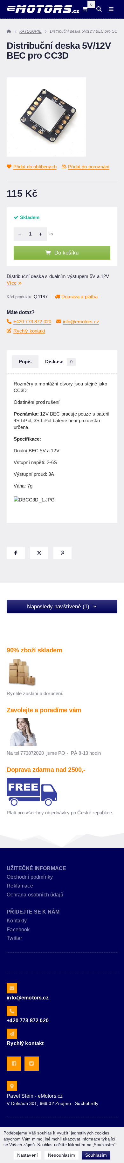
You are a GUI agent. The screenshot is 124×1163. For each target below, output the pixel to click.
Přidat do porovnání (88, 166)
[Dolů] (18, 234)
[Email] (12, 988)
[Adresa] (12, 1086)
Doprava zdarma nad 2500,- (46, 769)
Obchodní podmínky (30, 877)
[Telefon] (12, 1011)
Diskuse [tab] (58, 361)
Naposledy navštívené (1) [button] (58, 607)
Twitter (14, 938)
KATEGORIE (30, 31)
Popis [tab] (25, 361)
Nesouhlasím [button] (61, 1155)
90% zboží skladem (34, 650)
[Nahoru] (42, 234)
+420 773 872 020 (32, 321)
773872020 (32, 753)
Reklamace (20, 885)
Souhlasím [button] (96, 1155)
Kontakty (17, 920)
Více (12, 283)
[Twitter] (31, 1063)
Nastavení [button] (27, 1155)
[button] (16, 553)
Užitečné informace (36, 868)
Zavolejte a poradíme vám (44, 710)
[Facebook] (14, 1063)
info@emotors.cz (81, 321)
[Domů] (43, 9)
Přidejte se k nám (33, 911)
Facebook (18, 929)
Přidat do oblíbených (35, 166)
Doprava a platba (79, 296)
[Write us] (12, 1034)
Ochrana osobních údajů (35, 894)
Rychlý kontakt (29, 330)
